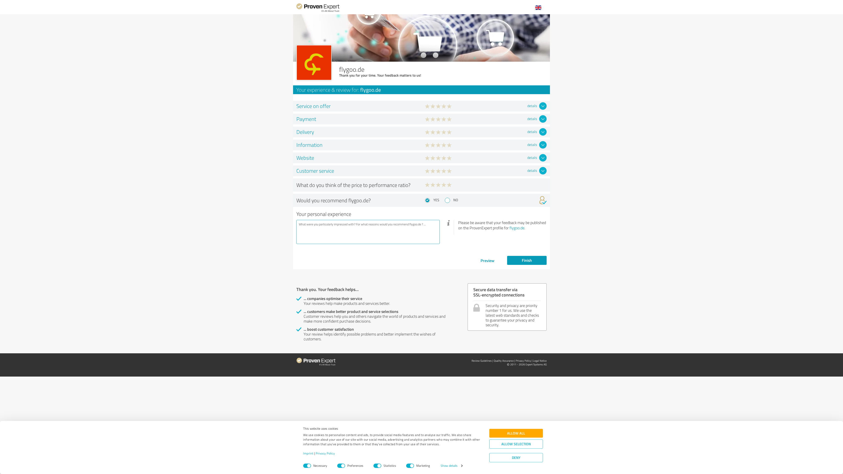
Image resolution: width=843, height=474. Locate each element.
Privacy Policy (325, 453)
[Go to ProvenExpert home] (317, 11)
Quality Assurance (504, 361)
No (455, 200)
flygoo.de (517, 227)
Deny (516, 457)
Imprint (308, 453)
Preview (487, 260)
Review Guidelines (482, 361)
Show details (449, 466)
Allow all (516, 433)
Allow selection (516, 444)
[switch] (341, 465)
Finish (527, 260)
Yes (436, 200)
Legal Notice (540, 361)
